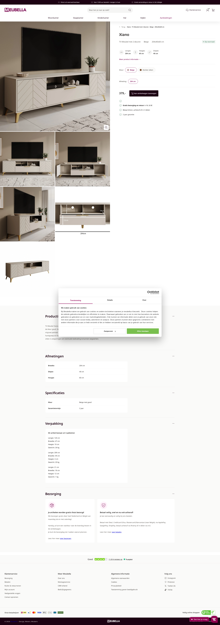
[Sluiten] (173, 24)
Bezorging (8, 578)
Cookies (114, 582)
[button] (110, 10)
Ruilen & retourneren (13, 586)
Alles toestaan (142, 331)
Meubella (14, 621)
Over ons (61, 578)
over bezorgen (65, 538)
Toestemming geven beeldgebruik (124, 589)
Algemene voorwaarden (120, 578)
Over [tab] (144, 300)
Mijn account (10, 589)
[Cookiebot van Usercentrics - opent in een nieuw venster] (149, 292)
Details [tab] (110, 300)
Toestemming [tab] (75, 300)
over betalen (116, 532)
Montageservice (64, 582)
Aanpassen (108, 331)
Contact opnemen (11, 597)
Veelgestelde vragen (12, 593)
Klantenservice (195, 10)
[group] (146, 69)
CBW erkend (62, 586)
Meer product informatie (128, 59)
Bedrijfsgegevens (64, 589)
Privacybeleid (116, 586)
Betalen (7, 582)
